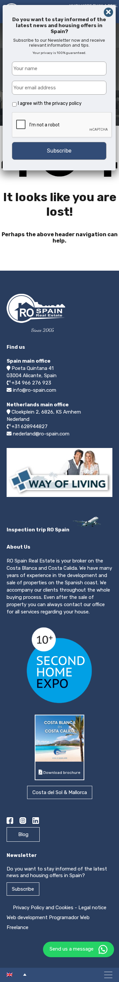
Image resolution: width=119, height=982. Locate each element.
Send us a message (72, 949)
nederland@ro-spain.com (41, 434)
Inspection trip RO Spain (38, 530)
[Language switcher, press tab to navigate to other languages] (16, 974)
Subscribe (23, 889)
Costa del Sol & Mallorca (59, 792)
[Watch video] (59, 497)
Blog (23, 834)
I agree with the (50, 103)
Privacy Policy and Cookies (43, 908)
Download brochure (61, 772)
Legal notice (92, 908)
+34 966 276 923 (31, 383)
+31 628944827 (30, 426)
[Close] (108, 12)
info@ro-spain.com (34, 390)
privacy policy (67, 103)
